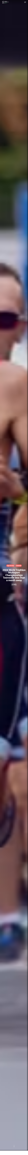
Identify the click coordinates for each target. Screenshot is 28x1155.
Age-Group (10, 565)
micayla (14, 584)
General (18, 565)
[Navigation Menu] (25, 2)
